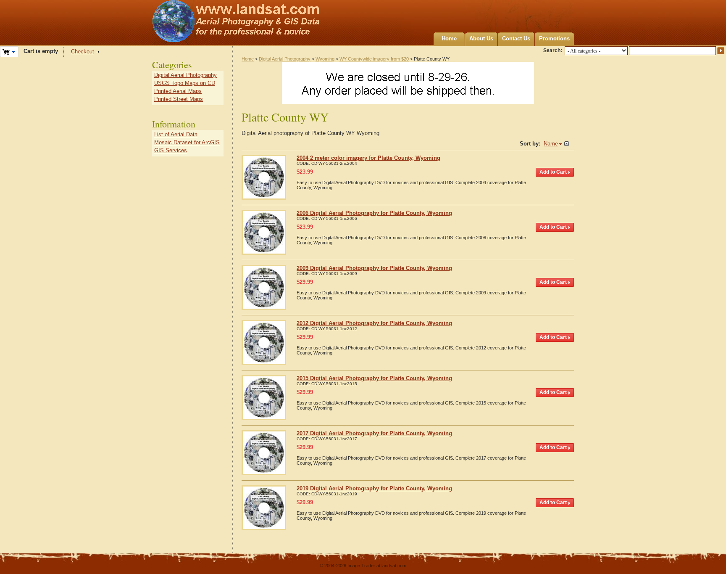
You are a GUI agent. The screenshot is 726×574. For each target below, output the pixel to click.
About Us (481, 38)
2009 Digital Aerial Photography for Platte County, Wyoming (374, 268)
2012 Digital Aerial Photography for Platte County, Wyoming (374, 323)
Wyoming (325, 58)
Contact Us (516, 38)
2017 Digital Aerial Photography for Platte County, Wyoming (374, 433)
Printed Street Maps (178, 99)
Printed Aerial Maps (178, 91)
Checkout (82, 51)
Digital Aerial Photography (284, 58)
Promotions (554, 38)
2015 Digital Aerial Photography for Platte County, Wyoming (374, 378)
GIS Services (170, 150)
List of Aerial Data (175, 134)
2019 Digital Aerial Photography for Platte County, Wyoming (374, 488)
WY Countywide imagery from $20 (374, 58)
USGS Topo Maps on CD (184, 83)
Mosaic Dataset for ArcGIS (187, 142)
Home (449, 38)
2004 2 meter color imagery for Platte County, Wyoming (368, 158)
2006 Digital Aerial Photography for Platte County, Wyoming (374, 213)
